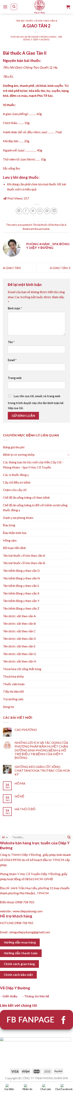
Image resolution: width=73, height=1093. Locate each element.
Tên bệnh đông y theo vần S (21, 585)
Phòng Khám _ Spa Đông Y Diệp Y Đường (42, 38)
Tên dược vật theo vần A (19, 616)
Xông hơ (8, 707)
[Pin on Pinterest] (47, 211)
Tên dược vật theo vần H (19, 661)
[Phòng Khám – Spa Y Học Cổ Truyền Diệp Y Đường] (39, 7)
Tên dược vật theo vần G (19, 654)
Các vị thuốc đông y (16, 475)
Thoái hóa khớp (13, 676)
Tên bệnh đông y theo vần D (21, 570)
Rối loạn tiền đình (14, 548)
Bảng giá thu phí (13, 447)
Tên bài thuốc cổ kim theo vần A (36, 20)
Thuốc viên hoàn (14, 684)
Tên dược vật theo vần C (19, 631)
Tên (11, 342)
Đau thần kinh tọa (14, 533)
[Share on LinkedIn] (54, 211)
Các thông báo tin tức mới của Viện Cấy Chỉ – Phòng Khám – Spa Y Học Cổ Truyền (33, 464)
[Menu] (5, 7)
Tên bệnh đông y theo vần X (21, 593)
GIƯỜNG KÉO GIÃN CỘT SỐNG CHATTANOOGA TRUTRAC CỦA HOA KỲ (42, 770)
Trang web (14, 378)
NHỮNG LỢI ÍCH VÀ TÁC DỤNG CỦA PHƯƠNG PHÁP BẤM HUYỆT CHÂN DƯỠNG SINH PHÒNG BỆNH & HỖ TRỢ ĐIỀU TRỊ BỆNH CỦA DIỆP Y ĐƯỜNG (41, 750)
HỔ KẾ (19, 796)
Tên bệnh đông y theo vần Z (21, 608)
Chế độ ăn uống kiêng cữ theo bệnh (26, 497)
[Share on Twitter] (33, 211)
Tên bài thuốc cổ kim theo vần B (24, 563)
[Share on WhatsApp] (19, 211)
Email (12, 360)
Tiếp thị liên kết (13, 691)
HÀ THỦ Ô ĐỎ (25, 809)
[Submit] (69, 837)
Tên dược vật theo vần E (19, 646)
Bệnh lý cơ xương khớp (19, 454)
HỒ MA (20, 783)
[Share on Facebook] (26, 211)
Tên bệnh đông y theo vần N (21, 578)
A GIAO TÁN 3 (60, 268)
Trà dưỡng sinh (13, 699)
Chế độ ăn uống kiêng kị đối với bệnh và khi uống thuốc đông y (35, 507)
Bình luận (15, 308)
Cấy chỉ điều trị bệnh (16, 482)
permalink (44, 228)
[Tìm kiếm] (14, 7)
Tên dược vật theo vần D (19, 638)
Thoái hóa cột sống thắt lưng (22, 669)
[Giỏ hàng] (68, 7)
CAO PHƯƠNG (26, 729)
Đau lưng (9, 525)
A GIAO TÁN (12, 268)
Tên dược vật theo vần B (19, 623)
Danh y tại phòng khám (18, 517)
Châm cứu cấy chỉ (14, 490)
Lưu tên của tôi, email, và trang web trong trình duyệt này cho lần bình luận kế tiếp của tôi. (35, 402)
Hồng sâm (10, 540)
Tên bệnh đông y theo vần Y (21, 601)
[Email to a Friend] (40, 211)
